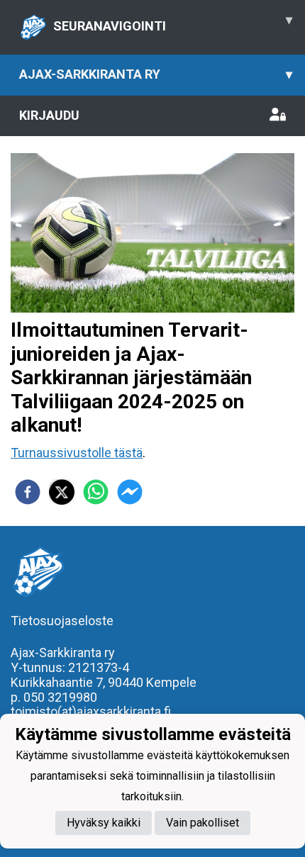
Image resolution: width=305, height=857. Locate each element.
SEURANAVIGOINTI (172, 22)
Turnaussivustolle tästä (77, 452)
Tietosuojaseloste (62, 620)
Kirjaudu (49, 115)
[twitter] (61, 492)
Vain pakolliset (202, 822)
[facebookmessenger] (130, 492)
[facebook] (27, 492)
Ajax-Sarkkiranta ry (155, 74)
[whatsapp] (96, 492)
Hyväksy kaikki (103, 822)
